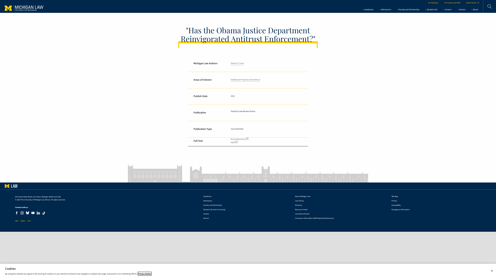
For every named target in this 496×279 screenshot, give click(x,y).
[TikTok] (43, 213)
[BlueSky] (27, 213)
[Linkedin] (38, 213)
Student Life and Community (214, 209)
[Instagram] (22, 213)
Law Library (299, 201)
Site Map (395, 196)
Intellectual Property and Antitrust (245, 79)
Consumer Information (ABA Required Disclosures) (314, 218)
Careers (206, 214)
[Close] (492, 271)
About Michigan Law (302, 196)
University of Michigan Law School (25, 6)
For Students (433, 3)
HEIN (233, 142)
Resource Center (301, 209)
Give (29, 221)
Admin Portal (471, 3)
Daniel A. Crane (237, 63)
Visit (16, 221)
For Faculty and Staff (452, 3)
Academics (207, 196)
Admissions (207, 201)
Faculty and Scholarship (212, 205)
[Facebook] (16, 213)
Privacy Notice (144, 273)
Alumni (206, 218)
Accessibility (396, 205)
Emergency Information (401, 209)
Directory (298, 205)
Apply (23, 221)
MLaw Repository (238, 139)
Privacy (394, 201)
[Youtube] (32, 213)
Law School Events (302, 214)
